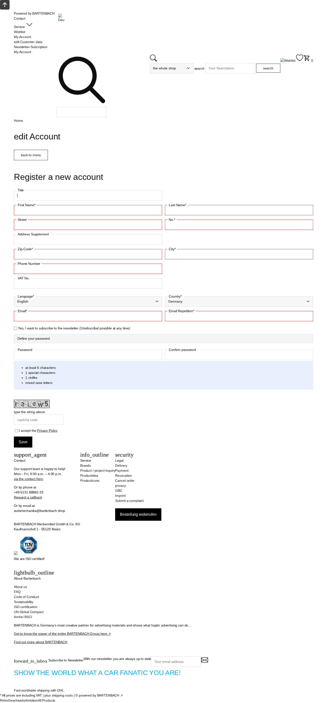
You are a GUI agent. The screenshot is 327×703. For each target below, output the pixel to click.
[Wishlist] (291, 60)
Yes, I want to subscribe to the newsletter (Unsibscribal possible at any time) (74, 328)
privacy (120, 485)
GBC (118, 491)
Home (18, 120)
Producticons (89, 480)
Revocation (123, 475)
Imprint (120, 496)
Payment (121, 470)
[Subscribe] (204, 662)
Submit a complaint (129, 501)
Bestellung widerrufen (138, 514)
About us (20, 587)
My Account (22, 52)
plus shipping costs (59, 695)
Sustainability (23, 602)
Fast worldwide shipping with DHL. (39, 690)
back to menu (31, 155)
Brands (85, 465)
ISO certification (25, 607)
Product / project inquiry (97, 470)
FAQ (17, 592)
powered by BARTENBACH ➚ (101, 695)
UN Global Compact (29, 612)
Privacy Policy (47, 430)
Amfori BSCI (23, 617)
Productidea (89, 475)
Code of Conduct (26, 597)
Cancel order (124, 480)
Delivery (121, 465)
